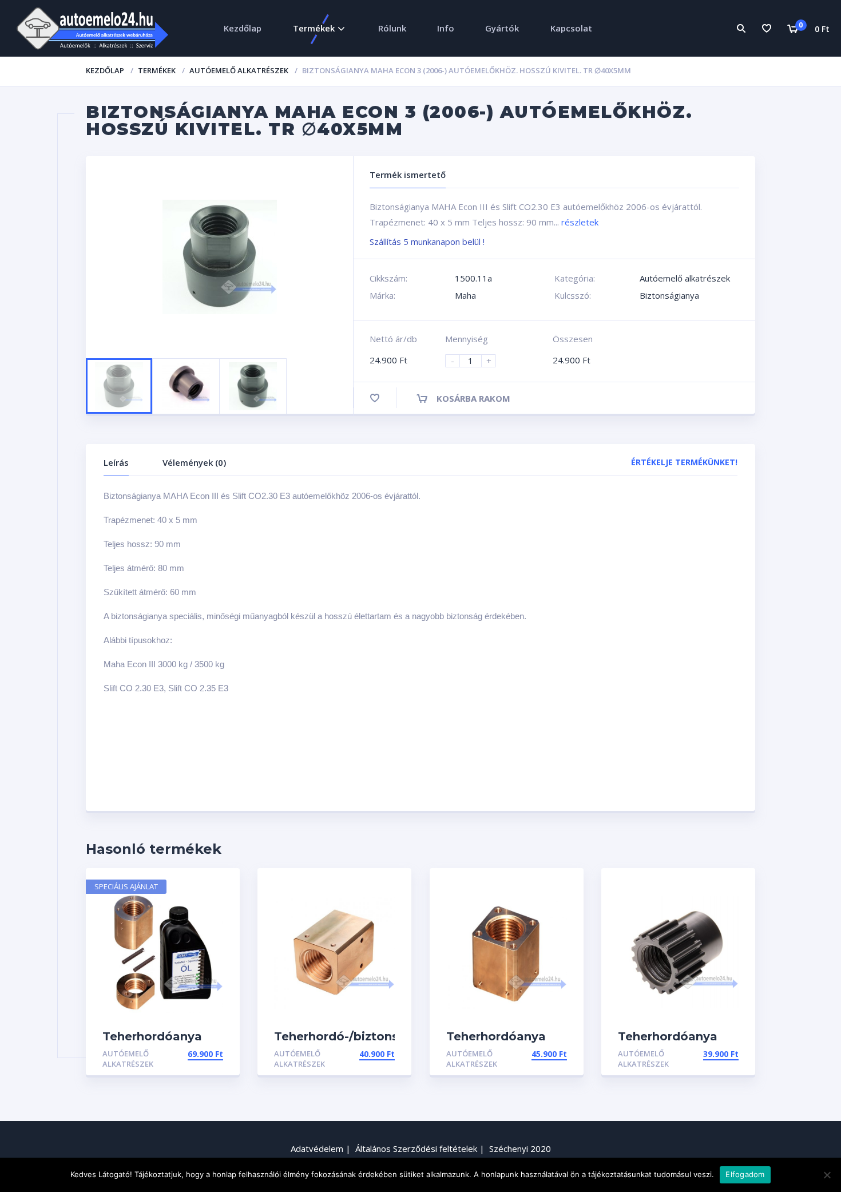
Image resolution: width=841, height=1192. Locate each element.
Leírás (116, 462)
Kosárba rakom (473, 398)
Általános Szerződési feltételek (416, 1148)
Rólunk (392, 28)
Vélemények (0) (194, 462)
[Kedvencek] (766, 28)
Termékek (314, 28)
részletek (579, 222)
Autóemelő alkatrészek (238, 70)
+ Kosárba (200, 1053)
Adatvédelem (317, 1148)
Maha (465, 295)
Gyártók (502, 28)
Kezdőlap (242, 28)
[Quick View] (219, 886)
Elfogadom (744, 1174)
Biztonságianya (669, 295)
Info (445, 28)
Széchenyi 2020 (520, 1148)
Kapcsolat (571, 28)
